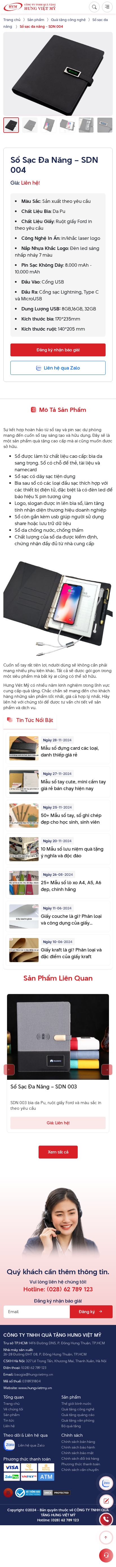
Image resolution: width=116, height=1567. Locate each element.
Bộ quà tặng (71, 1426)
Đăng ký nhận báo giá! (58, 350)
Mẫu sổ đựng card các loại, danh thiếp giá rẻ (70, 751)
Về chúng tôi (13, 1409)
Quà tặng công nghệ (77, 1409)
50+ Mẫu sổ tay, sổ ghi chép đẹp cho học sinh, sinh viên (71, 818)
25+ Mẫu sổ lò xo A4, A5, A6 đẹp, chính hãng (71, 886)
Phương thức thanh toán (80, 1464)
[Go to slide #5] (86, 125)
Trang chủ (11, 1403)
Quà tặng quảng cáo (77, 1414)
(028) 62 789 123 (70, 1289)
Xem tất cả (58, 1152)
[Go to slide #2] (30, 125)
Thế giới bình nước (76, 1403)
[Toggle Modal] (106, 1501)
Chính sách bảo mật (77, 1452)
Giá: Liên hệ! (58, 1123)
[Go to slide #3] (48, 125)
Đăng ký (87, 1312)
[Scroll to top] (106, 1538)
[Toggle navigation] (107, 7)
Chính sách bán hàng (78, 1441)
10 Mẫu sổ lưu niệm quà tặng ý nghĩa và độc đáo (72, 852)
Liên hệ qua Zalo (31, 1445)
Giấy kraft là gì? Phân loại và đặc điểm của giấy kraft (71, 953)
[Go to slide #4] (67, 125)
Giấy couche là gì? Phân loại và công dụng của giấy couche (71, 919)
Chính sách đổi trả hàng (80, 1458)
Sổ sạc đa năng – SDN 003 (43, 1086)
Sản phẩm (11, 1414)
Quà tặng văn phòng (77, 1420)
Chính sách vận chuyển (80, 1469)
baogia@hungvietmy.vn (33, 1374)
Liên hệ (9, 1426)
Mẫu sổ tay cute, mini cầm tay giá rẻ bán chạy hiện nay (73, 785)
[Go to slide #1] (11, 125)
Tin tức (8, 1420)
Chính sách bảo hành (78, 1447)
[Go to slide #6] (105, 125)
